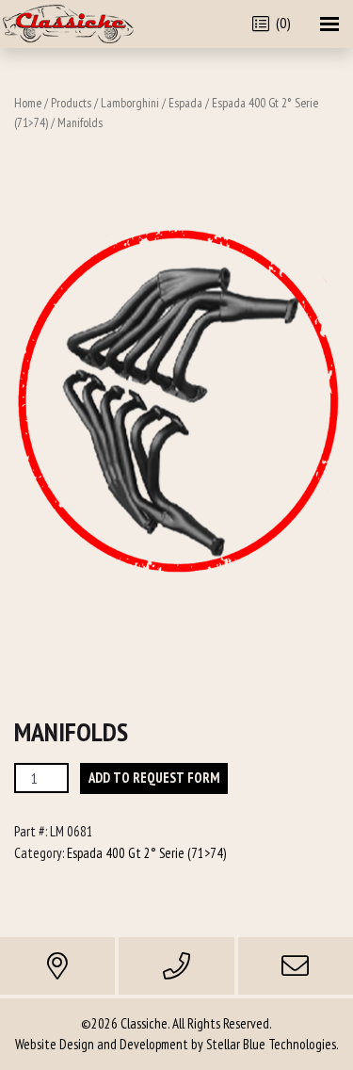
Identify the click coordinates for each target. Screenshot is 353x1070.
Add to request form (153, 777)
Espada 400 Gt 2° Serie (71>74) (146, 853)
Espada (185, 102)
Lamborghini (130, 102)
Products (71, 102)
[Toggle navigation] (329, 24)
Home (27, 102)
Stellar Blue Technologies (271, 1044)
